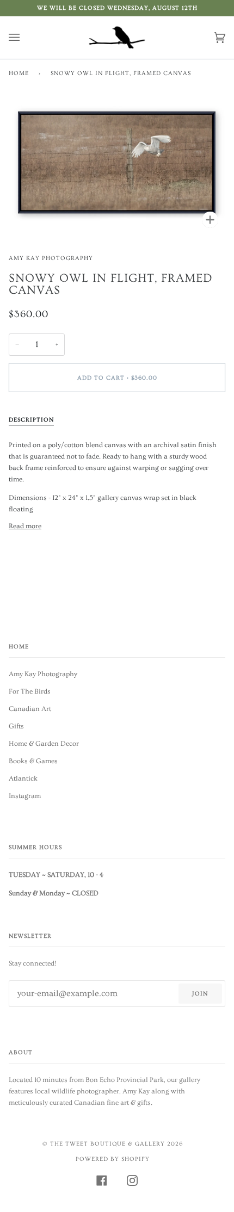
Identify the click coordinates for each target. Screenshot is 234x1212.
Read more (25, 526)
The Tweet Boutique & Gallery (107, 1143)
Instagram (25, 796)
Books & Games (33, 761)
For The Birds (30, 691)
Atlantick (23, 778)
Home (19, 73)
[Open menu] (25, 37)
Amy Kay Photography (51, 258)
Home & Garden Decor (44, 743)
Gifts (16, 726)
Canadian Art (30, 709)
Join (200, 993)
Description (31, 419)
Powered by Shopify (113, 1158)
